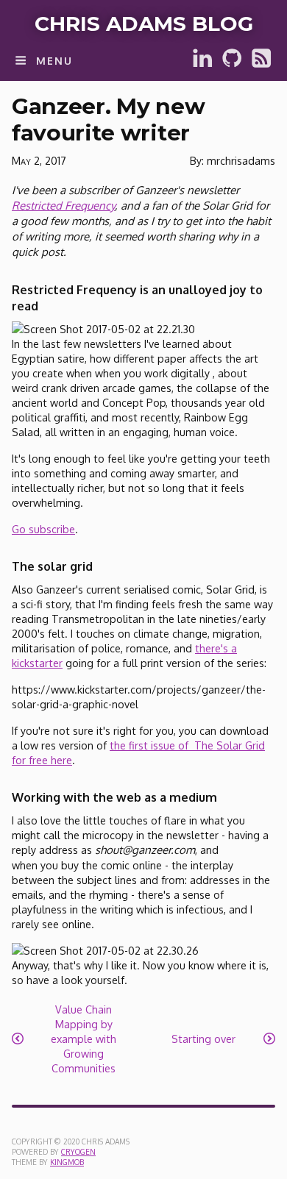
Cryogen (78, 1151)
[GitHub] (232, 64)
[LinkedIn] (202, 64)
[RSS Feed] (261, 64)
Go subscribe (43, 528)
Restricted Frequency (63, 206)
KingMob (67, 1162)
